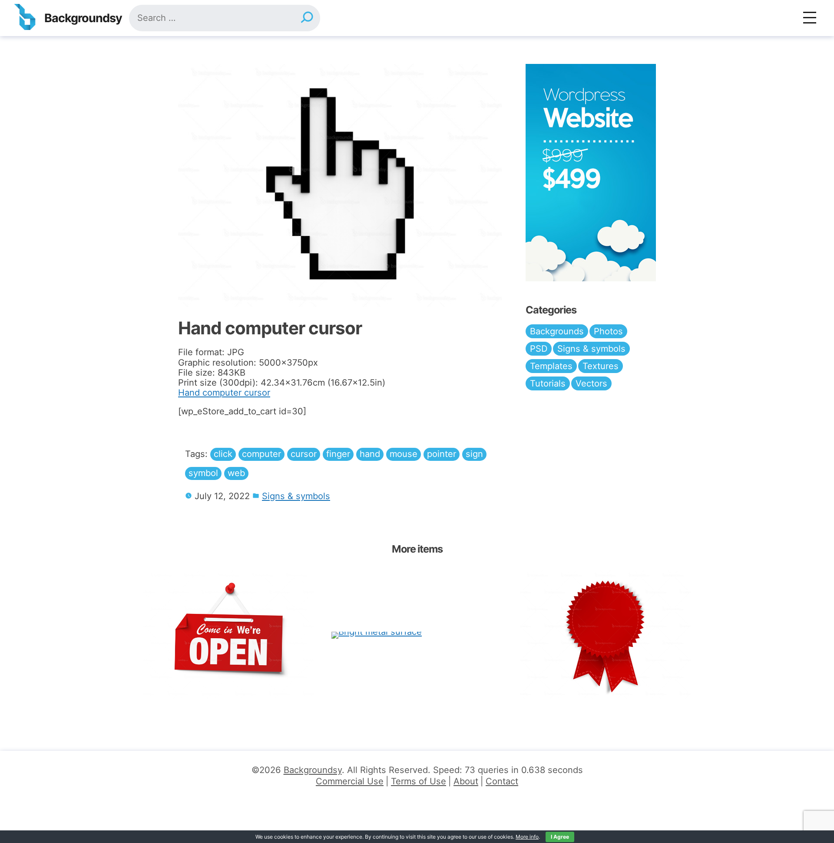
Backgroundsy (83, 18)
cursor (304, 454)
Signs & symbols (296, 496)
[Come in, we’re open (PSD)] (228, 634)
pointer (441, 454)
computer (261, 454)
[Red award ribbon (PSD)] (605, 634)
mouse (403, 454)
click (223, 454)
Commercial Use (350, 781)
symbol (203, 473)
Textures (600, 366)
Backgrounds (557, 331)
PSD (538, 348)
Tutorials (548, 383)
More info (527, 836)
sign (474, 454)
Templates (551, 366)
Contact (502, 781)
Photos (608, 331)
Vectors (591, 383)
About (465, 781)
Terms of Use (418, 781)
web (236, 473)
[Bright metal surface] (376, 635)
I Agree (560, 836)
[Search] (306, 18)
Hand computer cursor (224, 392)
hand (370, 454)
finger (338, 454)
